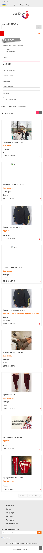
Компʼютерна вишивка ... (14, 227)
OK (39, 533)
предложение (10, 51)
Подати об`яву (24, 5)
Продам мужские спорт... (14, 477)
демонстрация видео (13, 97)
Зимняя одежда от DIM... (14, 142)
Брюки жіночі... (10, 395)
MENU (7, 33)
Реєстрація (10, 520)
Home (3, 106)
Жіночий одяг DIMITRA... (14, 352)
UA (7, 5)
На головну (10, 505)
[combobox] (21, 86)
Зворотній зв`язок (12, 523)
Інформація (10, 513)
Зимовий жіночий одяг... (14, 184)
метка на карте (11, 99)
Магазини (9, 516)
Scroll (40, 548)
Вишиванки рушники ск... (14, 437)
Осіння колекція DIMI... (13, 267)
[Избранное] (39, 157)
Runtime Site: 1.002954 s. (21, 549)
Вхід (14, 5)
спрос (8, 49)
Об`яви (8, 509)
